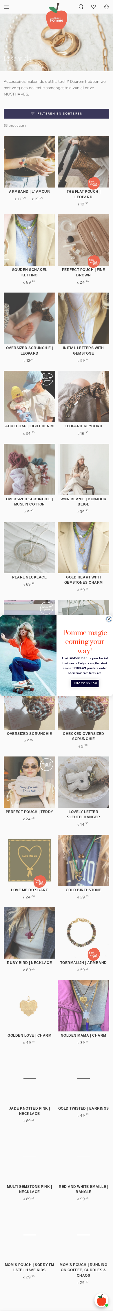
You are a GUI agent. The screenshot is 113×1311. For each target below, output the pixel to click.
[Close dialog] (109, 619)
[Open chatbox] (101, 1300)
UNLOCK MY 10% (85, 683)
